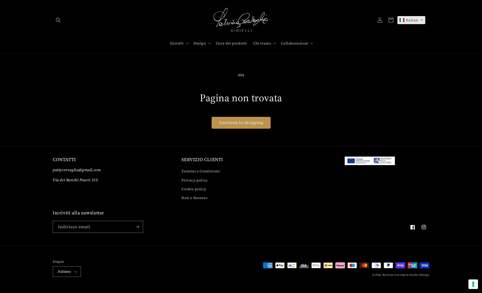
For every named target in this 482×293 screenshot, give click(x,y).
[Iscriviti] (137, 227)
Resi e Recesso (194, 197)
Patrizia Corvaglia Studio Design (406, 274)
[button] (58, 20)
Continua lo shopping (241, 122)
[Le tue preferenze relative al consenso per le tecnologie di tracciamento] (473, 284)
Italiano (64, 271)
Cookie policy (194, 188)
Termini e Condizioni (201, 171)
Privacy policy (195, 180)
